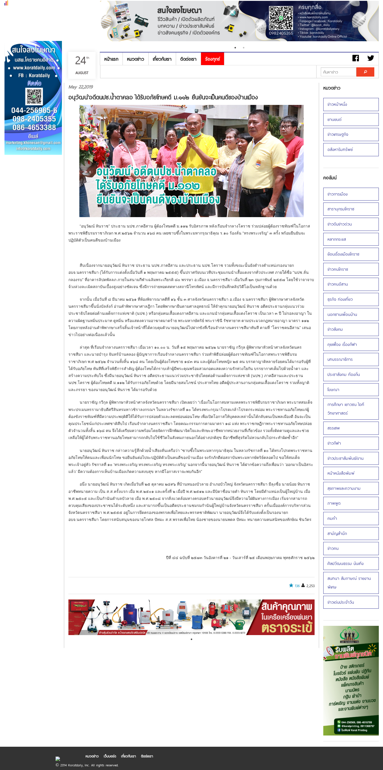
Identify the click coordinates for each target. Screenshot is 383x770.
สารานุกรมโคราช (340, 209)
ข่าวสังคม (335, 329)
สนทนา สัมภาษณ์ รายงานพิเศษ (349, 582)
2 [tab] (243, 47)
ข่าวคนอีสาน (337, 284)
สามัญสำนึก (337, 533)
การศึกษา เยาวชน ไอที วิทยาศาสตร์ (345, 408)
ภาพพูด (334, 503)
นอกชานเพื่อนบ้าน (342, 314)
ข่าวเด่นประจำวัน (340, 602)
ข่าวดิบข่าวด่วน (339, 224)
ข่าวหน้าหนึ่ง (337, 104)
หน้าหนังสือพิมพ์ (340, 473)
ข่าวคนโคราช (337, 269)
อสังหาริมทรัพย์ (340, 149)
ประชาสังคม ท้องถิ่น (343, 374)
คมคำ (332, 518)
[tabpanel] (191, 617)
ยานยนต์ (334, 119)
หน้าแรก (111, 59)
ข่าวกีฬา (334, 443)
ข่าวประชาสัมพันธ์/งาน (345, 458)
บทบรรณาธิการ (340, 359)
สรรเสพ (333, 428)
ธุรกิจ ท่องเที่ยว (340, 299)
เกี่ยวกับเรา (162, 59)
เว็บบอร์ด (110, 755)
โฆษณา (333, 389)
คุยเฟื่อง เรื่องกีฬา (342, 344)
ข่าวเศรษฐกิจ (337, 134)
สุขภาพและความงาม (344, 488)
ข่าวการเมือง (337, 194)
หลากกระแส (336, 239)
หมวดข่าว (135, 59)
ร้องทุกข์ (212, 59)
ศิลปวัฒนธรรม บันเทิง (345, 563)
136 (297, 586)
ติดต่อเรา (188, 59)
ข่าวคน (333, 548)
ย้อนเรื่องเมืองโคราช (343, 254)
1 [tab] (235, 47)
